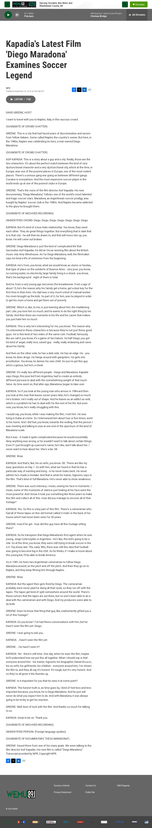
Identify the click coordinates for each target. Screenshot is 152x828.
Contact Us (91, 786)
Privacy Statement (62, 792)
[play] (8, 15)
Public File (90, 792)
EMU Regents (123, 786)
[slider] (21, 14)
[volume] (17, 15)
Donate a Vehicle (62, 786)
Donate (140, 4)
